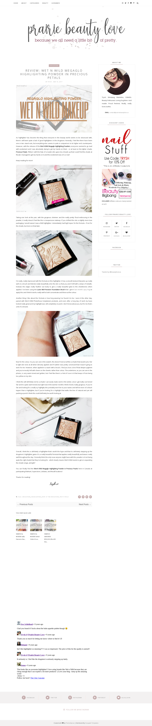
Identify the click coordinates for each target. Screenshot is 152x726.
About (24, 3)
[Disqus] (54, 585)
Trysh (50, 82)
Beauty (45, 3)
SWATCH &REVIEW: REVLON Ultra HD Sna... (50, 538)
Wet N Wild (64, 497)
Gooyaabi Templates (91, 723)
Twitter (116, 227)
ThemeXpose (70, 723)
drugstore (54, 65)
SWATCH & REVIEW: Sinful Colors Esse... (35, 536)
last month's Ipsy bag (82, 289)
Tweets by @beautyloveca (111, 272)
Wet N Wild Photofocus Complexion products (41, 301)
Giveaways (56, 3)
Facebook (126, 227)
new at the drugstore (50, 497)
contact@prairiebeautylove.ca (118, 112)
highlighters (36, 497)
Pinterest (107, 236)
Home (16, 3)
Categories (34, 3)
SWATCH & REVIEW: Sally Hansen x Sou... (21, 536)
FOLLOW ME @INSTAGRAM (77, 709)
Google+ (117, 236)
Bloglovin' (126, 236)
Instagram (106, 227)
